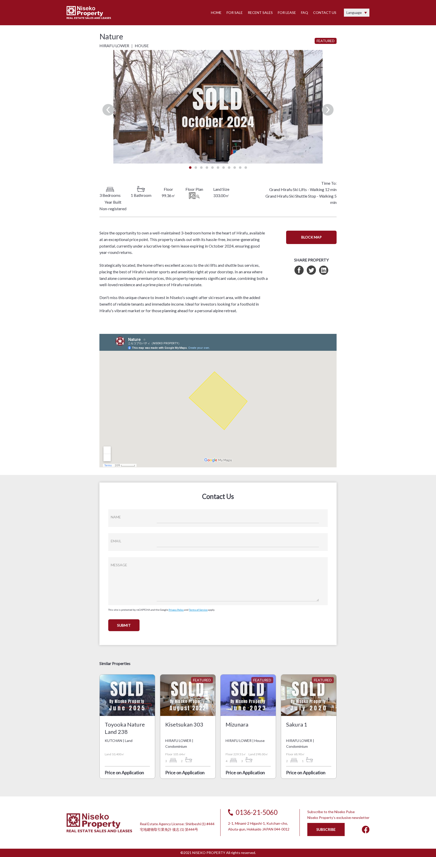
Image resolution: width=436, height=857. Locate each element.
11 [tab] (245, 167)
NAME (116, 517)
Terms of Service (198, 609)
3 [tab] (201, 167)
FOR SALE (235, 12)
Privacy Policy (176, 609)
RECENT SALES (260, 12)
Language (354, 12)
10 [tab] (240, 167)
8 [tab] (229, 167)
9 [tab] (234, 167)
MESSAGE (119, 565)
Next (328, 110)
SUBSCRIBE (326, 829)
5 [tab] (212, 167)
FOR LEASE (287, 12)
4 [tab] (207, 167)
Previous (108, 110)
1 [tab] (190, 167)
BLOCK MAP (311, 237)
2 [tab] (196, 167)
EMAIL (116, 541)
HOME (216, 12)
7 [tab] (223, 167)
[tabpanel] (218, 107)
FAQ (304, 12)
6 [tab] (218, 167)
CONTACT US (324, 12)
